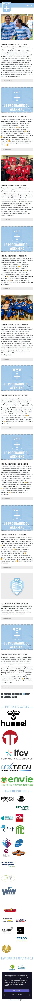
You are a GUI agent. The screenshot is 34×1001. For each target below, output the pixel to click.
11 (29, 694)
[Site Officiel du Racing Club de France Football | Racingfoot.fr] (2, 5)
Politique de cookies (14, 1000)
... (15, 694)
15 (7, 697)
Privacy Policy (17, 994)
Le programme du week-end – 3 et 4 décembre (13, 256)
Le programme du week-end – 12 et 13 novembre (14, 464)
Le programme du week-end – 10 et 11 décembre (14, 117)
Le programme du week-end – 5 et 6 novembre (14, 535)
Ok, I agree (16, 990)
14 (4, 697)
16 (10, 697)
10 (26, 694)
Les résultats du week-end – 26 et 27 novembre (14, 325)
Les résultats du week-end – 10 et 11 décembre (14, 44)
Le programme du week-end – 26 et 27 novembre (14, 395)
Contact (23, 1000)
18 (15, 697)
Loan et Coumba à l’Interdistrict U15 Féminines (14, 603)
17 (13, 697)
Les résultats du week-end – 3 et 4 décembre (13, 185)
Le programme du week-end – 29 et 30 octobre (14, 654)
